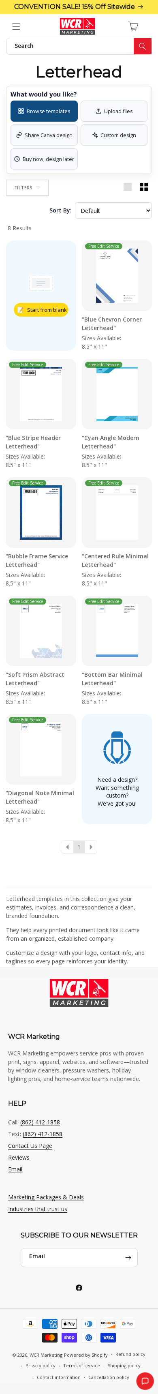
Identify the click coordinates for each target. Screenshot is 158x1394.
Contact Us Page (30, 1146)
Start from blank (42, 309)
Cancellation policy (108, 1377)
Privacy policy (41, 1365)
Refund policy (130, 1354)
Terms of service (81, 1365)
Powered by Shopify (86, 1354)
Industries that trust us (37, 1209)
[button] (16, 26)
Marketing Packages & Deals (46, 1197)
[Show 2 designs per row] (144, 188)
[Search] (143, 46)
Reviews (19, 1157)
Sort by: (60, 210)
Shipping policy (124, 1365)
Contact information (59, 1377)
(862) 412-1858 (40, 1122)
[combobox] (79, 46)
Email (15, 1169)
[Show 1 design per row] (128, 188)
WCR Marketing (46, 1354)
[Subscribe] (128, 1257)
